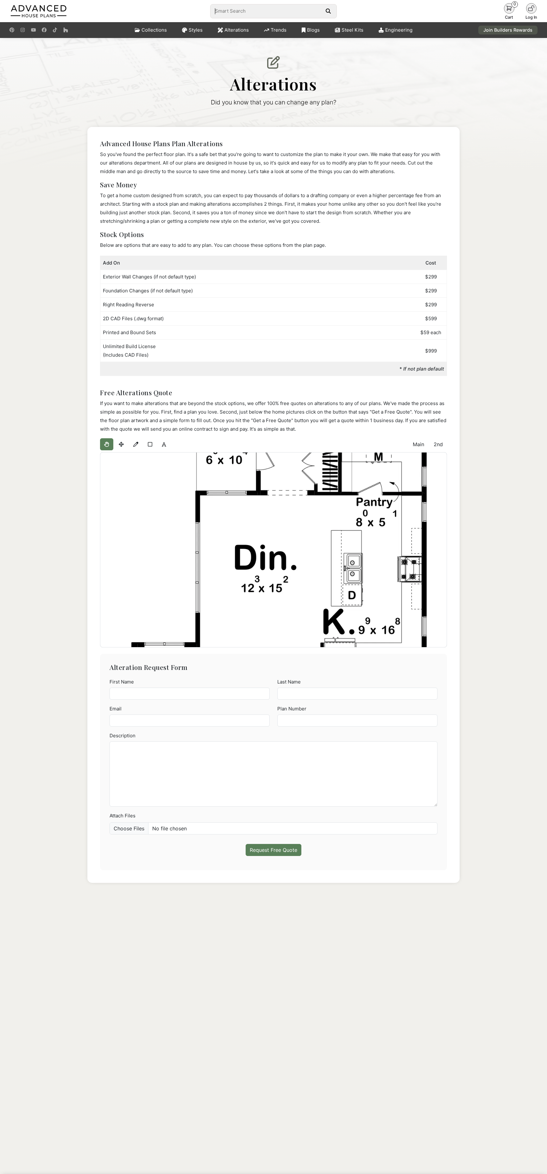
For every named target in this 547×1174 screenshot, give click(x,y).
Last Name (289, 682)
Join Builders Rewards (507, 30)
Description (122, 736)
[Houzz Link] (65, 30)
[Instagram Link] (22, 30)
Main (418, 444)
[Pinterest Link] (11, 30)
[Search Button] (328, 11)
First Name (122, 682)
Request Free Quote (273, 850)
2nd (438, 444)
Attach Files (122, 816)
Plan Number (291, 709)
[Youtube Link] (33, 30)
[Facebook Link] (44, 30)
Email (116, 709)
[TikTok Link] (55, 30)
